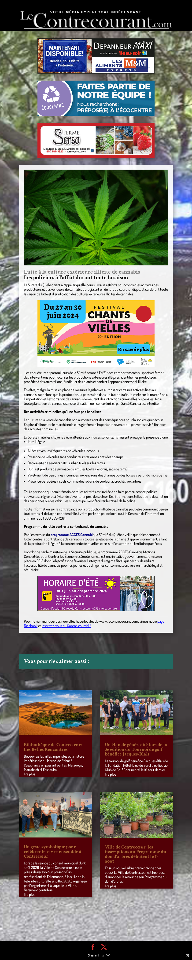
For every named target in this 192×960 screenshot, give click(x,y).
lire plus (29, 774)
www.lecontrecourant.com (118, 621)
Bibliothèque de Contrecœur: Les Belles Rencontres (53, 747)
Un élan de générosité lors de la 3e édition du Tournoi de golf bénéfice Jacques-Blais (136, 749)
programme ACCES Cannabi (72, 534)
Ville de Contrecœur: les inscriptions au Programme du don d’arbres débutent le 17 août (135, 854)
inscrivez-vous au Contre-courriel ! (66, 625)
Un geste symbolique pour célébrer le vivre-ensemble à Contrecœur (52, 851)
